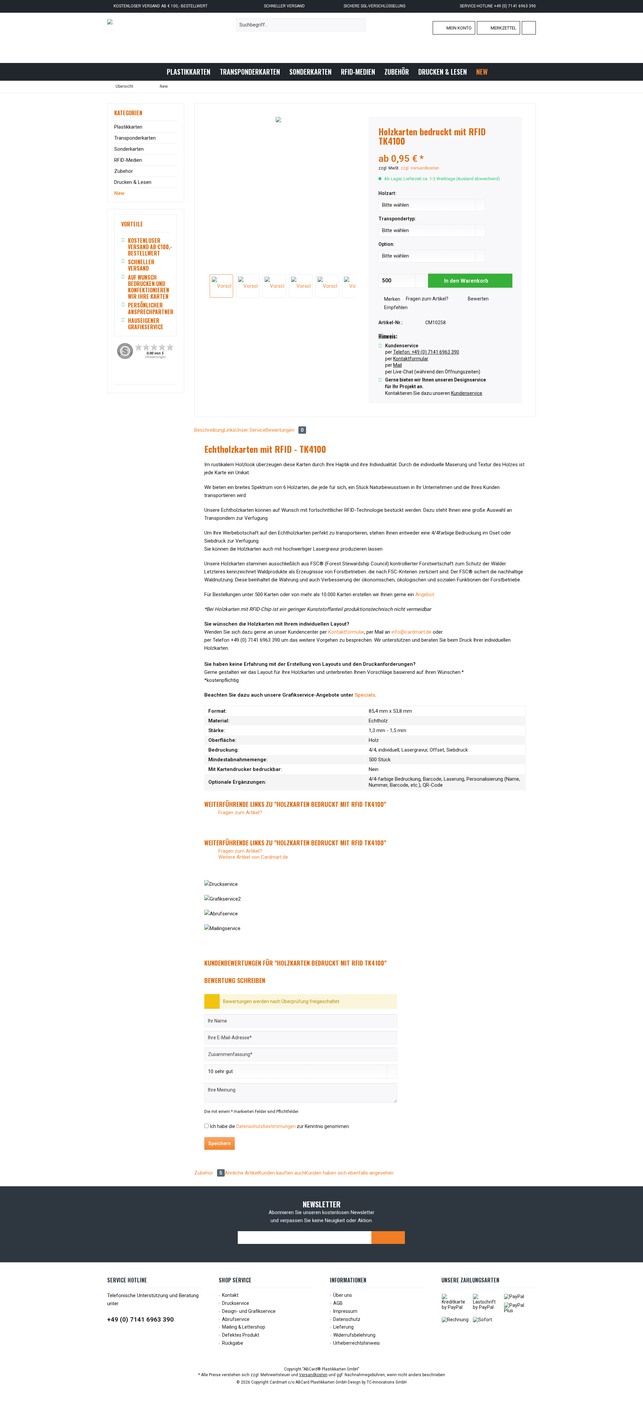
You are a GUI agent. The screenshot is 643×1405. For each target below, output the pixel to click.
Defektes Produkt (240, 1335)
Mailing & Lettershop (243, 1327)
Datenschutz (346, 1319)
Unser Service (250, 430)
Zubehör (123, 171)
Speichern (219, 1143)
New (119, 193)
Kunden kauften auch (282, 1173)
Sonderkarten (129, 149)
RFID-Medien (128, 160)
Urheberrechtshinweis (356, 1343)
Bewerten (478, 298)
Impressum (345, 1311)
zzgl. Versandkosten (420, 168)
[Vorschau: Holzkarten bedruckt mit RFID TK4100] (221, 286)
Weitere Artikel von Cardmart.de (252, 857)
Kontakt (230, 1295)
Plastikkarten (128, 127)
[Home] (156, 72)
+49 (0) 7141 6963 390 (140, 1319)
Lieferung (343, 1327)
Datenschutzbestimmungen (266, 1126)
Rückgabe (232, 1343)
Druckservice (235, 1303)
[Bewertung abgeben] (445, 149)
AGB (338, 1303)
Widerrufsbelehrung (354, 1335)
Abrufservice (235, 1319)
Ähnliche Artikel (242, 1173)
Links (229, 430)
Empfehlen (395, 307)
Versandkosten (313, 1375)
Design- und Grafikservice (249, 1311)
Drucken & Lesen (132, 182)
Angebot (424, 594)
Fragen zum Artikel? (426, 298)
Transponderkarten (135, 138)
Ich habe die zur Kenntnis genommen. (280, 1126)
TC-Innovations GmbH (387, 1382)
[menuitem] (529, 27)
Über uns (342, 1295)
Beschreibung (209, 430)
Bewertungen (285, 430)
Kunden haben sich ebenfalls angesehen (349, 1173)
